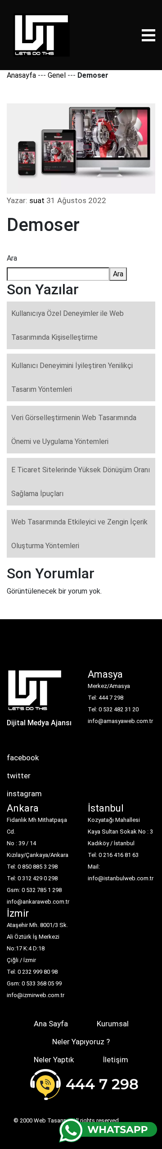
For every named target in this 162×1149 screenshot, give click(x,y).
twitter (19, 775)
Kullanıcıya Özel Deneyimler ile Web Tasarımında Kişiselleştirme (67, 325)
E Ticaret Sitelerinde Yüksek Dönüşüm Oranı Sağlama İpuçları (80, 482)
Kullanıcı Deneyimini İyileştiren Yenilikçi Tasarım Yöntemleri (72, 377)
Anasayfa (21, 75)
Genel (57, 75)
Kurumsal (113, 1023)
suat (37, 200)
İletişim (115, 1059)
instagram (24, 793)
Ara (12, 258)
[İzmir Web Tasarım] (35, 693)
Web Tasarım (51, 1120)
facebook (23, 757)
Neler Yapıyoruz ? (81, 1041)
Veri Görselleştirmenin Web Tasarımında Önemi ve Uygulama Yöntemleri (73, 429)
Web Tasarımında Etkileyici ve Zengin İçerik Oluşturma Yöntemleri (79, 534)
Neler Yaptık (54, 1059)
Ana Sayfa (51, 1023)
